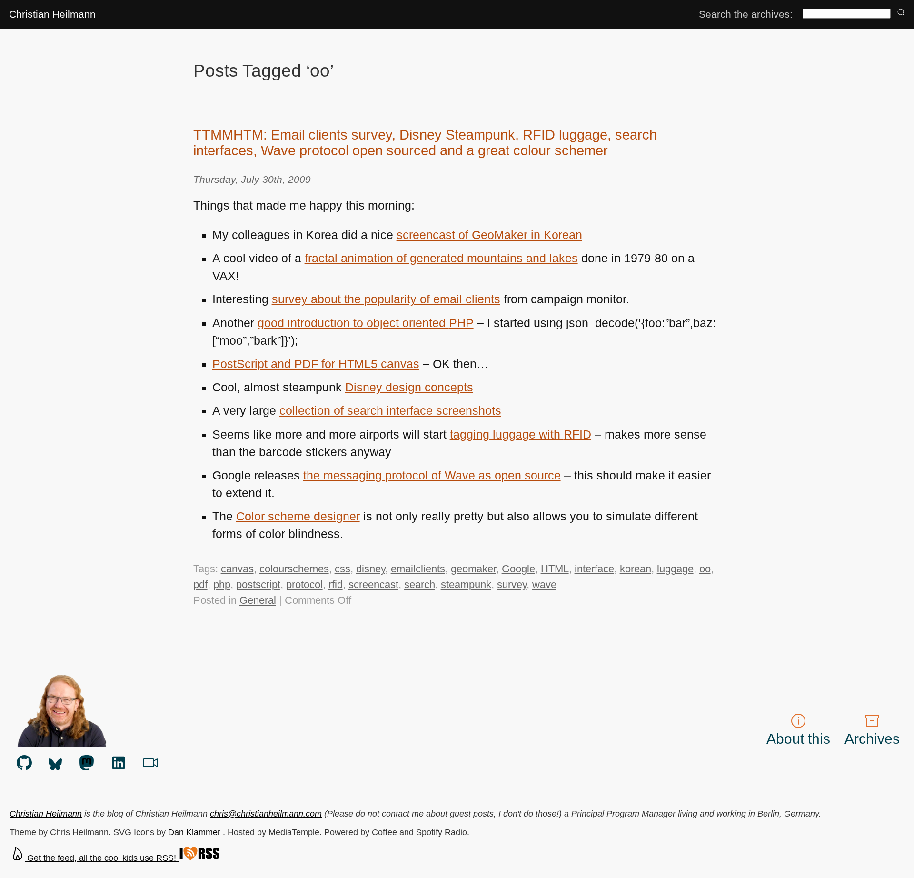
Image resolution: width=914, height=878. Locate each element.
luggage (675, 569)
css (342, 569)
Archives (872, 739)
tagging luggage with (520, 434)
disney (370, 569)
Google (518, 569)
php (221, 584)
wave (544, 584)
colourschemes (294, 569)
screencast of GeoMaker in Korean (489, 235)
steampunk (466, 584)
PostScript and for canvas (315, 364)
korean (635, 569)
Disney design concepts (409, 387)
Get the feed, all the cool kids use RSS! (102, 858)
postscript (258, 584)
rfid (335, 584)
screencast (373, 584)
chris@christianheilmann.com (266, 813)
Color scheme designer (298, 516)
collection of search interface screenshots (390, 410)
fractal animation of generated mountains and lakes (441, 258)
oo (705, 569)
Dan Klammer (194, 832)
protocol (304, 584)
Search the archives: (746, 14)
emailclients (418, 569)
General (257, 600)
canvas (237, 569)
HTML (555, 569)
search (419, 584)
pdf (200, 584)
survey (512, 584)
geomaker (473, 569)
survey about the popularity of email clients (386, 299)
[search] (901, 13)
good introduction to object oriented (366, 323)
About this (798, 739)
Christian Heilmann (52, 14)
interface (594, 569)
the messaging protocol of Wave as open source (432, 475)
